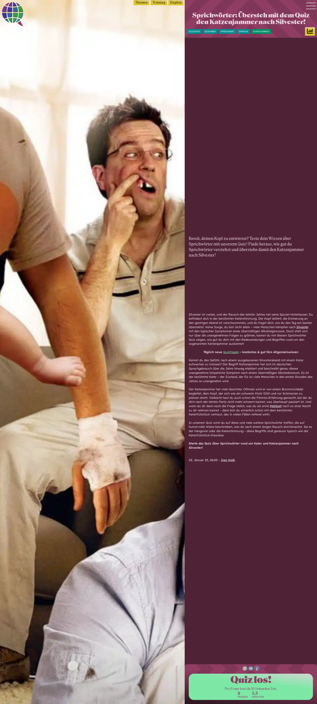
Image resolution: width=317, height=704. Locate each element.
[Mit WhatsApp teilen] (245, 668)
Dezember (210, 31)
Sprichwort (227, 31)
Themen (141, 2)
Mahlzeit (276, 406)
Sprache (243, 31)
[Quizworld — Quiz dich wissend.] (20, 14)
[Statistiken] (310, 31)
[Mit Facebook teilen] (257, 668)
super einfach (261, 31)
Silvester (194, 31)
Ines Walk (228, 460)
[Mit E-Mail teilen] (251, 668)
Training (159, 2)
